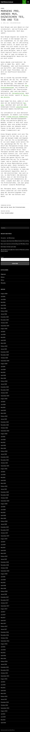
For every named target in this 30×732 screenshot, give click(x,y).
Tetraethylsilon (18, 93)
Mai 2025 (3, 337)
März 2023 (3, 413)
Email (2, 257)
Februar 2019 (4, 556)
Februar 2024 (4, 381)
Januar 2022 (4, 454)
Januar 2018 (4, 594)
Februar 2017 (4, 626)
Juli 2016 (3, 646)
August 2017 (4, 608)
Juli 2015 (3, 681)
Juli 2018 (3, 576)
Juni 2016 (3, 649)
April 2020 (3, 515)
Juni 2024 (3, 369)
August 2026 (4, 293)
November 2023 (5, 390)
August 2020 (4, 503)
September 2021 (5, 465)
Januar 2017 (4, 629)
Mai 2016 (3, 652)
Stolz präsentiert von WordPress (8, 730)
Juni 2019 (3, 544)
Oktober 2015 (4, 673)
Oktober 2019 (4, 533)
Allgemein (3, 274)
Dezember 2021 (5, 457)
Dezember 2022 (5, 422)
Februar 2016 (4, 661)
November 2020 (5, 495)
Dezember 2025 (5, 317)
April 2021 (3, 480)
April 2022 (3, 445)
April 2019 (3, 550)
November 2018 (5, 565)
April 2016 (3, 655)
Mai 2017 (3, 617)
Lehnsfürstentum (22, 107)
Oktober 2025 (4, 322)
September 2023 (5, 395)
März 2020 (3, 518)
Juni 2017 (3, 614)
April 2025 (3, 340)
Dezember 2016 (5, 632)
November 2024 (5, 355)
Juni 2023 (3, 404)
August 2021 (4, 468)
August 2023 (4, 398)
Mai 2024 (3, 372)
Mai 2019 (3, 547)
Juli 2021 (3, 471)
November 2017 (5, 600)
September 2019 (5, 536)
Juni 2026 (3, 299)
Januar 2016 (4, 664)
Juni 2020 (3, 509)
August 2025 (4, 328)
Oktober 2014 (4, 705)
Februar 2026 (4, 311)
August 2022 (4, 433)
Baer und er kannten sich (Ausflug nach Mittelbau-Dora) (15, 243)
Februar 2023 (4, 416)
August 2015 (4, 679)
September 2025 (5, 325)
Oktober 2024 (4, 357)
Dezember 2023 (5, 387)
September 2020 (5, 500)
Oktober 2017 (4, 603)
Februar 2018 (4, 591)
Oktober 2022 (4, 428)
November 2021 (5, 460)
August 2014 (4, 711)
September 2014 (5, 708)
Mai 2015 (3, 687)
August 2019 (4, 538)
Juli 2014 (3, 714)
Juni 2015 (3, 684)
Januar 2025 (4, 349)
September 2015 (5, 676)
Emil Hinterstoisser (7, 2)
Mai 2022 (3, 442)
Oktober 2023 (4, 392)
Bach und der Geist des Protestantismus (13, 206)
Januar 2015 (4, 699)
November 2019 (5, 530)
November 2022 (5, 425)
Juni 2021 (3, 474)
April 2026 (3, 305)
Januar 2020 (4, 524)
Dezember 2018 (5, 562)
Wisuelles (3, 283)
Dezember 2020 (5, 492)
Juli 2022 (3, 436)
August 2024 (4, 363)
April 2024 (3, 375)
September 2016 (5, 641)
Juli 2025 (3, 331)
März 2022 (3, 448)
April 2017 (3, 620)
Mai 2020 (3, 512)
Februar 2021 (4, 486)
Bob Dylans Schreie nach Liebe (8, 246)
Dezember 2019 (5, 527)
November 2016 (5, 635)
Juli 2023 (3, 401)
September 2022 (5, 430)
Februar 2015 (4, 696)
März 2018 (3, 588)
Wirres (2, 8)
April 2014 (3, 722)
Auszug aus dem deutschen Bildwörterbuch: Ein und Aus (15, 241)
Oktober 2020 (4, 498)
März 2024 (3, 378)
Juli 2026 (3, 296)
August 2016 (4, 644)
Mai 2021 (3, 477)
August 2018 (4, 573)
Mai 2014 (3, 719)
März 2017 (3, 623)
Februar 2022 (4, 451)
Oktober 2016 (4, 638)
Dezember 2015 (5, 667)
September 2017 (5, 606)
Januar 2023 (4, 419)
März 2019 (3, 553)
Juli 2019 (3, 541)
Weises (3, 277)
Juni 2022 (3, 439)
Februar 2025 (4, 346)
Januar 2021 (4, 489)
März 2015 (3, 693)
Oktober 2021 (4, 463)
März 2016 (3, 658)
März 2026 (3, 308)
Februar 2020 (4, 521)
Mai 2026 (3, 302)
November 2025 (5, 320)
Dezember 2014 (5, 702)
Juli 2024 (3, 366)
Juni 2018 (3, 579)
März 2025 (3, 343)
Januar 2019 (4, 559)
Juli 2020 (3, 506)
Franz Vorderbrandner (7, 212)
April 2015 (3, 690)
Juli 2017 (3, 611)
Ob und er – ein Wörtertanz (8, 238)
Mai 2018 (3, 582)
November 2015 (5, 670)
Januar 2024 (4, 384)
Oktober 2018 (4, 568)
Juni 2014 (3, 716)
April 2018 (3, 585)
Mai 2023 (3, 407)
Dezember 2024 (5, 352)
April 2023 (3, 410)
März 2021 (3, 483)
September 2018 (5, 571)
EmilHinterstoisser (15, 23)
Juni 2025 (3, 334)
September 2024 (5, 360)
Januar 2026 (4, 314)
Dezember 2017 (5, 597)
